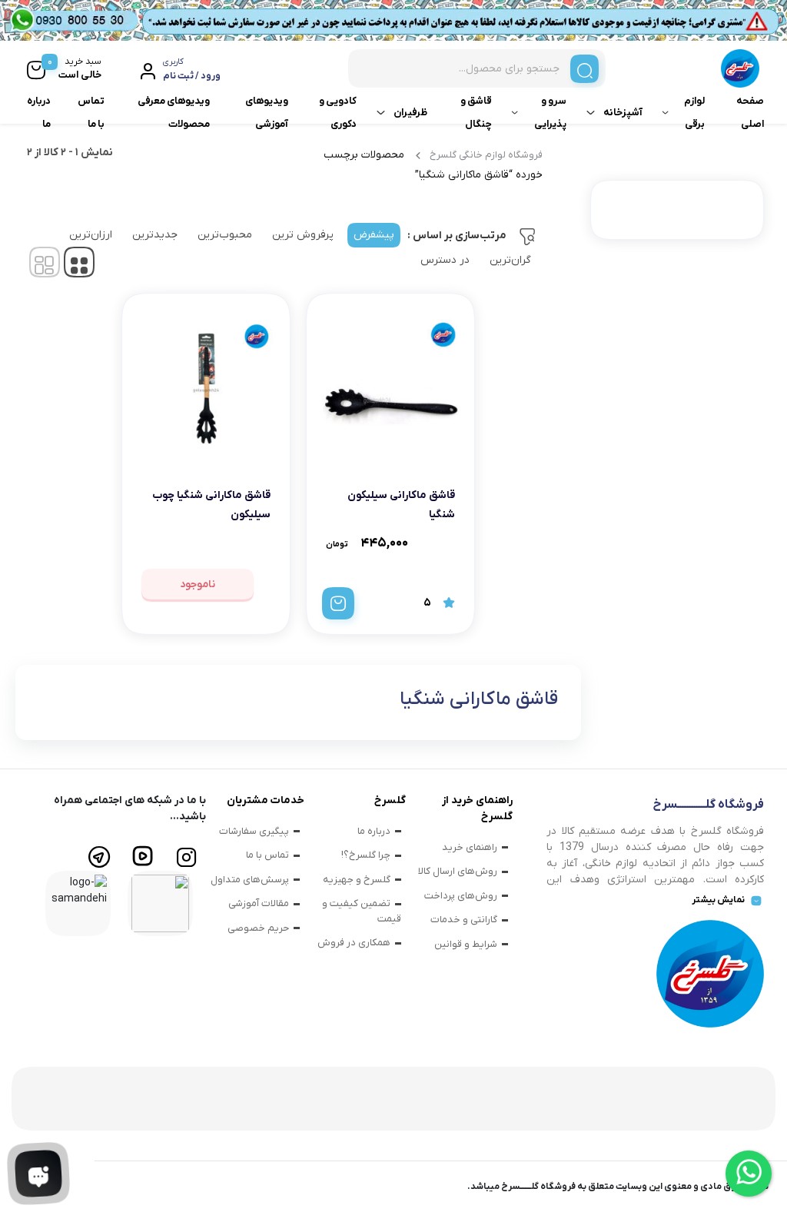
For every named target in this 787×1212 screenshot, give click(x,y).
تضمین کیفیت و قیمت (361, 911)
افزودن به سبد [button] (338, 603)
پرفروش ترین (303, 234)
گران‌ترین (510, 260)
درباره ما (39, 113)
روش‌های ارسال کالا (457, 871)
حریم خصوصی (258, 928)
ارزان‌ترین (90, 234)
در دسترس (445, 260)
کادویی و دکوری (338, 113)
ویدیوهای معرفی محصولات (174, 113)
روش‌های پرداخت (460, 895)
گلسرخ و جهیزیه (356, 879)
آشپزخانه (623, 112)
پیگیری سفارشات (254, 831)
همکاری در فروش (353, 942)
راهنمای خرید (469, 847)
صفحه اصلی (750, 113)
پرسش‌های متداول (250, 879)
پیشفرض (374, 234)
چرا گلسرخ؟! (365, 855)
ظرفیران (410, 112)
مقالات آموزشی (258, 903)
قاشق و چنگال (476, 113)
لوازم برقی (694, 113)
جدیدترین (155, 234)
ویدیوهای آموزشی (266, 113)
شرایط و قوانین (465, 944)
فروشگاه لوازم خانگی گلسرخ (486, 154)
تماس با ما (91, 113)
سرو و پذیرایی (550, 113)
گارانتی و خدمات (463, 919)
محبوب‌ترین (225, 234)
